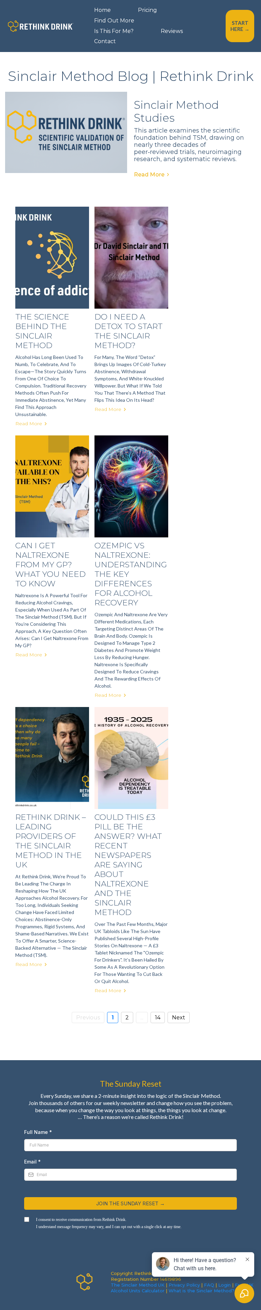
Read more (28, 423)
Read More (149, 174)
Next (178, 1017)
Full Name (38, 1132)
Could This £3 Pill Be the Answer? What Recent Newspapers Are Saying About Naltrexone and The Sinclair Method (128, 864)
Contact (105, 41)
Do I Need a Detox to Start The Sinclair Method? (128, 331)
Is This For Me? (114, 31)
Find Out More (114, 20)
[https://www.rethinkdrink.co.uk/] (40, 25)
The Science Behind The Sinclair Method (42, 331)
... (141, 1017)
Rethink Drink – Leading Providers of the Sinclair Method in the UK (50, 840)
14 (157, 1017)
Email (32, 1162)
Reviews (172, 31)
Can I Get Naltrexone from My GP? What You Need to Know (50, 564)
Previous (88, 1017)
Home (102, 10)
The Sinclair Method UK (137, 1285)
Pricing (147, 10)
